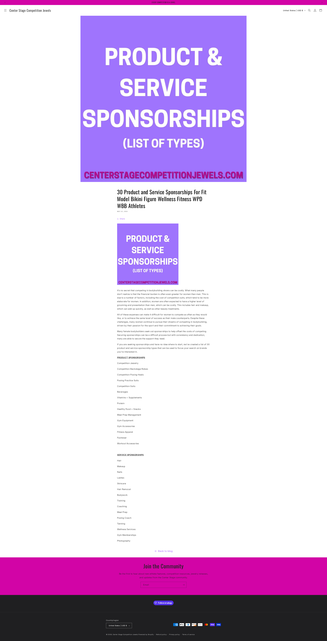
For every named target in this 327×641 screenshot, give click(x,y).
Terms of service (188, 634)
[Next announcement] (322, 2)
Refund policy (161, 634)
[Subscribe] (183, 585)
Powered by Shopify (146, 635)
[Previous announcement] (5, 2)
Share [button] (122, 219)
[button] (5, 10)
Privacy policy (174, 634)
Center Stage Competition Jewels (125, 635)
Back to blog (165, 551)
